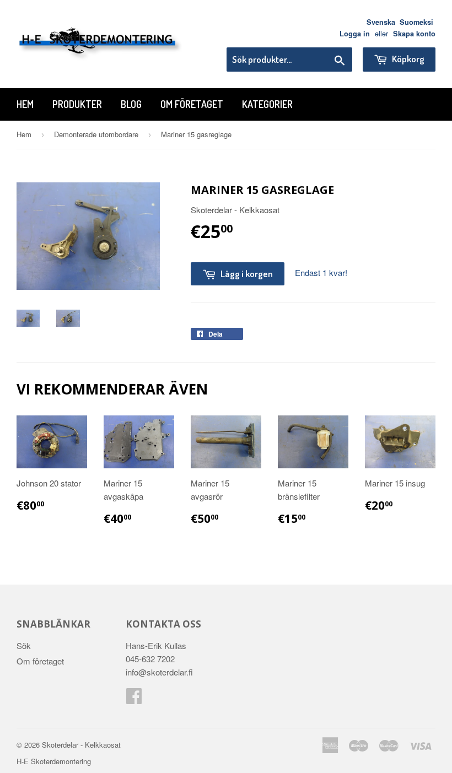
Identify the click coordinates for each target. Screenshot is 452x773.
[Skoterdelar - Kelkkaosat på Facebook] (134, 699)
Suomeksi (416, 22)
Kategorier (267, 104)
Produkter (77, 104)
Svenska (381, 22)
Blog (131, 104)
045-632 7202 (150, 658)
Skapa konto (414, 34)
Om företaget (191, 104)
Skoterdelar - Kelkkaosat (81, 744)
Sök (24, 645)
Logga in (355, 34)
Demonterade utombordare (96, 134)
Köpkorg (407, 58)
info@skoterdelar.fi (159, 672)
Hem (25, 104)
